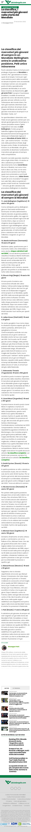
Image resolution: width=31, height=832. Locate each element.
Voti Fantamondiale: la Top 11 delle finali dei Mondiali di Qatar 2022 (18, 760)
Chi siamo (9, 801)
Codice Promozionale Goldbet (16, 797)
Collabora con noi (23, 803)
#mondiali (4, 643)
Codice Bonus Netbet (24, 799)
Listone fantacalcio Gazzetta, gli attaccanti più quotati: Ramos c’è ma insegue (19, 730)
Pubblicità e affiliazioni (10, 803)
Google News (6, 805)
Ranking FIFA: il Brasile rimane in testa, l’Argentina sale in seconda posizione (18, 742)
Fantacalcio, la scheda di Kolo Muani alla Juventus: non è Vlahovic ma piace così (18, 694)
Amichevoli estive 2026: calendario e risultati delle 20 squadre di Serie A (18, 709)
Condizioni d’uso (17, 805)
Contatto (27, 805)
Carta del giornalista (20, 801)
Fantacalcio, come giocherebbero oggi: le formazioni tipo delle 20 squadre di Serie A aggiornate (19, 702)
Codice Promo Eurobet (9, 799)
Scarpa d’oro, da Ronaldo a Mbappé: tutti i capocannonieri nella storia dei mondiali (19, 752)
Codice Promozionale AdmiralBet (15, 795)
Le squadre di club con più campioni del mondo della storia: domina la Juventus (19, 769)
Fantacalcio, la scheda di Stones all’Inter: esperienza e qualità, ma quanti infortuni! (19, 723)
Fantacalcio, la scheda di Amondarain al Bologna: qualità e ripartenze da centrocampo (19, 716)
